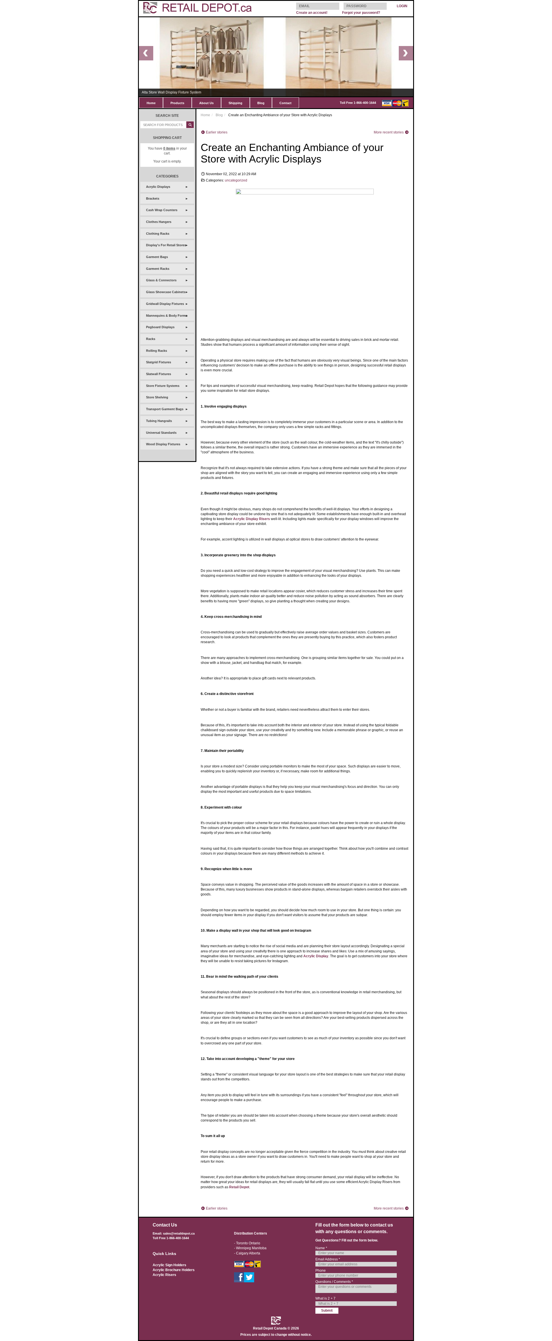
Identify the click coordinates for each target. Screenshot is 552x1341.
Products (177, 103)
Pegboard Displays (160, 327)
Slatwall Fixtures (158, 374)
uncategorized (236, 180)
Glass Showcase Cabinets (165, 292)
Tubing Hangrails (159, 421)
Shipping (235, 103)
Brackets (152, 198)
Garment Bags (157, 257)
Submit (327, 1310)
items (169, 148)
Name (321, 1248)
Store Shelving (157, 397)
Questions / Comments (334, 1282)
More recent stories (389, 132)
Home (151, 103)
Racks (150, 339)
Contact (285, 103)
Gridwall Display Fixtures (165, 303)
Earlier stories (216, 132)
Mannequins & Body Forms (166, 315)
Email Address (327, 1259)
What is (325, 1298)
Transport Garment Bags (164, 409)
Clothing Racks (157, 233)
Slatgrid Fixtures (158, 362)
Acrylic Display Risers (251, 519)
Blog (260, 103)
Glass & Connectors (161, 280)
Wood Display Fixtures (163, 444)
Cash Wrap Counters (161, 210)
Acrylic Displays (158, 186)
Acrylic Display (315, 956)
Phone (320, 1271)
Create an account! (311, 13)
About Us (206, 103)
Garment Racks (157, 268)
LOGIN (402, 6)
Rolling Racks (156, 350)
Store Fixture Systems (162, 385)
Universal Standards (161, 432)
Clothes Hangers (158, 221)
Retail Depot (239, 1187)
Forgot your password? (361, 13)
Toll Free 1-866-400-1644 (358, 102)
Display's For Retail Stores (166, 245)
